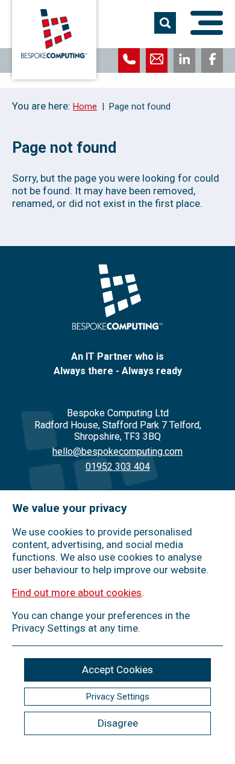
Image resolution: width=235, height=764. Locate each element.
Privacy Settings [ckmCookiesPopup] (117, 696)
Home (85, 106)
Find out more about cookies (77, 593)
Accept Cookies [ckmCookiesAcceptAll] (117, 670)
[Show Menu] (206, 23)
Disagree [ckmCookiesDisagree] (118, 723)
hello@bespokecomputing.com (117, 451)
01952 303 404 (118, 466)
